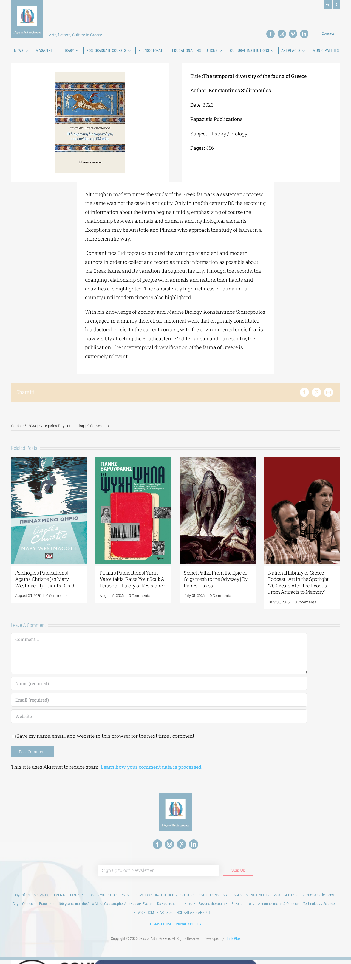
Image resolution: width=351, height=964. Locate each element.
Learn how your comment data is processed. (152, 767)
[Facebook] (304, 392)
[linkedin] (304, 34)
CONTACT (291, 895)
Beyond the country (213, 903)
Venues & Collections (318, 895)
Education (46, 903)
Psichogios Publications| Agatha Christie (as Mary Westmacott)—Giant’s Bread (45, 579)
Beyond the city (242, 903)
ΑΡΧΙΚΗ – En (208, 912)
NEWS (138, 912)
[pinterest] (293, 34)
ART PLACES (232, 895)
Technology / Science (319, 903)
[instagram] (282, 34)
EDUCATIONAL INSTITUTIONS (154, 895)
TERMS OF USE (160, 924)
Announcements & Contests (278, 903)
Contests (28, 903)
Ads (277, 895)
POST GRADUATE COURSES (108, 895)
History (189, 903)
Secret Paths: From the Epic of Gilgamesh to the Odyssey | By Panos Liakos (216, 579)
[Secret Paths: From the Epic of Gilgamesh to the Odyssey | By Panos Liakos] (218, 460)
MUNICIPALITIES (258, 895)
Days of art (22, 895)
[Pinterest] (316, 392)
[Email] (328, 392)
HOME (151, 912)
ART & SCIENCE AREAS (177, 912)
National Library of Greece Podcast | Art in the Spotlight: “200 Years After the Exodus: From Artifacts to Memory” (298, 582)
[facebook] (270, 34)
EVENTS (60, 895)
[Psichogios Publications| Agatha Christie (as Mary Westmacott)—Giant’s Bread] (49, 460)
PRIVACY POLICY (189, 924)
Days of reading (71, 425)
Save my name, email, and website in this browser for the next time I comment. (106, 736)
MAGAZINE (42, 895)
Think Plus (232, 938)
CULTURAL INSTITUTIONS (199, 895)
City (15, 903)
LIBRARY (77, 895)
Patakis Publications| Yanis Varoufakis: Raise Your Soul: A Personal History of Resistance (132, 579)
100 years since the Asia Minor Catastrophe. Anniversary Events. (105, 903)
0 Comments (98, 425)
